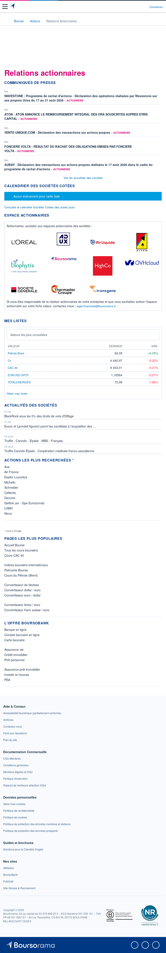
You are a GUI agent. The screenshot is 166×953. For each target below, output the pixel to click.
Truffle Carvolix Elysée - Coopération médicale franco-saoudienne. (49, 451)
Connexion (156, 7)
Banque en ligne (15, 629)
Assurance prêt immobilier (22, 669)
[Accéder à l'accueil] (6, 21)
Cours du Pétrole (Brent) (21, 575)
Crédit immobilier (15, 654)
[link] (32, 713)
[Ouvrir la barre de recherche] (138, 6)
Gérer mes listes (17, 393)
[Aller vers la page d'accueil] (12, 6)
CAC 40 (13, 368)
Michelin (10, 482)
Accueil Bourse (14, 545)
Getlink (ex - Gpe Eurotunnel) (24, 503)
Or (9, 360)
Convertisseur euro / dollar (22, 595)
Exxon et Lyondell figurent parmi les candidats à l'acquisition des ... (50, 426)
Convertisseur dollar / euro (22, 590)
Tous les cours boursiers (21, 550)
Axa (7, 466)
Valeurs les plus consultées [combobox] (28, 335)
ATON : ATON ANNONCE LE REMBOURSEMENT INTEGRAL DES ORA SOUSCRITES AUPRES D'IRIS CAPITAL (76, 116)
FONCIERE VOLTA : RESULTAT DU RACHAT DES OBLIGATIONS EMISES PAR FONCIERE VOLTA (68, 148)
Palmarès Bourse (16, 570)
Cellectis (10, 492)
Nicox (8, 513)
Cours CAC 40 (14, 555)
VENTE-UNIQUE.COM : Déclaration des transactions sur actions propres (57, 132)
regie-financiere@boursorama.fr (96, 306)
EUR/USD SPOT (18, 375)
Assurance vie (14, 649)
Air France (11, 472)
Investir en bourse (16, 674)
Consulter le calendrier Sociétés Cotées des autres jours (39, 207)
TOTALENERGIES (19, 382)
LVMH (8, 508)
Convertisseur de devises (21, 585)
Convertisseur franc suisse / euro (26, 610)
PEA (7, 680)
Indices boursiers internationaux (26, 565)
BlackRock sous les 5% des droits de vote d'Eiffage (39, 416)
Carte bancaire (14, 640)
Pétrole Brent (16, 353)
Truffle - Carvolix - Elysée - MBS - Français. (34, 441)
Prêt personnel (14, 660)
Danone (9, 498)
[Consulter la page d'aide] (144, 6)
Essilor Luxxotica (15, 477)
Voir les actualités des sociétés (83, 178)
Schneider (11, 487)
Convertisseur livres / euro (22, 605)
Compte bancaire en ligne (22, 635)
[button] (5, 6)
